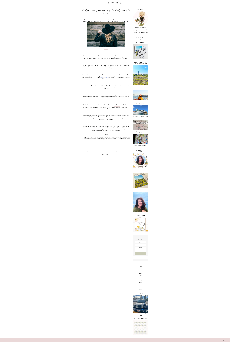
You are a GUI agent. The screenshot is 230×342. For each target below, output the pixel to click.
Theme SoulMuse (224, 340)
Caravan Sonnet (115, 3)
